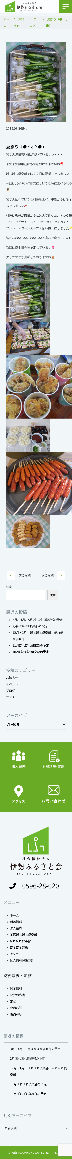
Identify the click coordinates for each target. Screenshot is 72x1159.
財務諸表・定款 (18, 975)
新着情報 (16, 921)
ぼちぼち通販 (19, 947)
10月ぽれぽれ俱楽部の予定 (30, 651)
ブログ (10, 690)
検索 (9, 586)
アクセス (16, 953)
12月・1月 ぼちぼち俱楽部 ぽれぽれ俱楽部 (38, 1071)
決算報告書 (17, 995)
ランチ (10, 697)
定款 (13, 1001)
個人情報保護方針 (22, 960)
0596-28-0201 (42, 886)
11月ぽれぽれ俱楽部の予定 (30, 645)
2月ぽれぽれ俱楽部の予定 (29, 626)
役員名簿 (16, 1007)
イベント (12, 684)
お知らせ (12, 677)
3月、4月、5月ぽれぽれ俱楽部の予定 (37, 619)
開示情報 (16, 988)
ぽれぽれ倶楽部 (20, 941)
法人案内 (16, 928)
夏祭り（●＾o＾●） (26, 147)
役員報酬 (16, 1014)
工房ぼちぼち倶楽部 (23, 934)
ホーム (14, 915)
